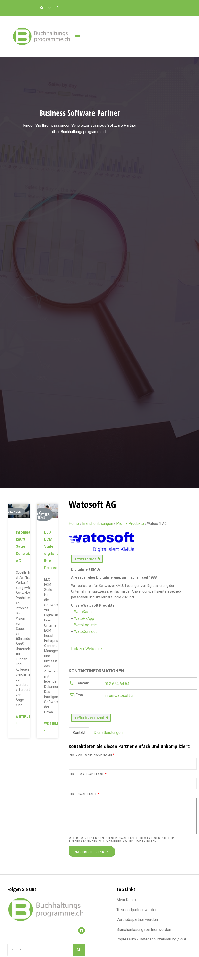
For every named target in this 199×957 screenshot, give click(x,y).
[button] (78, 36)
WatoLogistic (85, 625)
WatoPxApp (84, 618)
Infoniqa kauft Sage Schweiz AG (23, 546)
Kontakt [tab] (79, 732)
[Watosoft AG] (101, 541)
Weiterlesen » (26, 720)
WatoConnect (85, 631)
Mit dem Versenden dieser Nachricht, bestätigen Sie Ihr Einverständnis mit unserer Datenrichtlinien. (121, 839)
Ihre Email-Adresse (88, 774)
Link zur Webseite (86, 648)
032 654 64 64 (117, 683)
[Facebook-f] (57, 8)
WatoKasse (84, 611)
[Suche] (79, 950)
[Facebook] (81, 930)
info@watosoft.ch (119, 695)
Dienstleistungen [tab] (108, 732)
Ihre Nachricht (84, 794)
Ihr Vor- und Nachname (92, 754)
